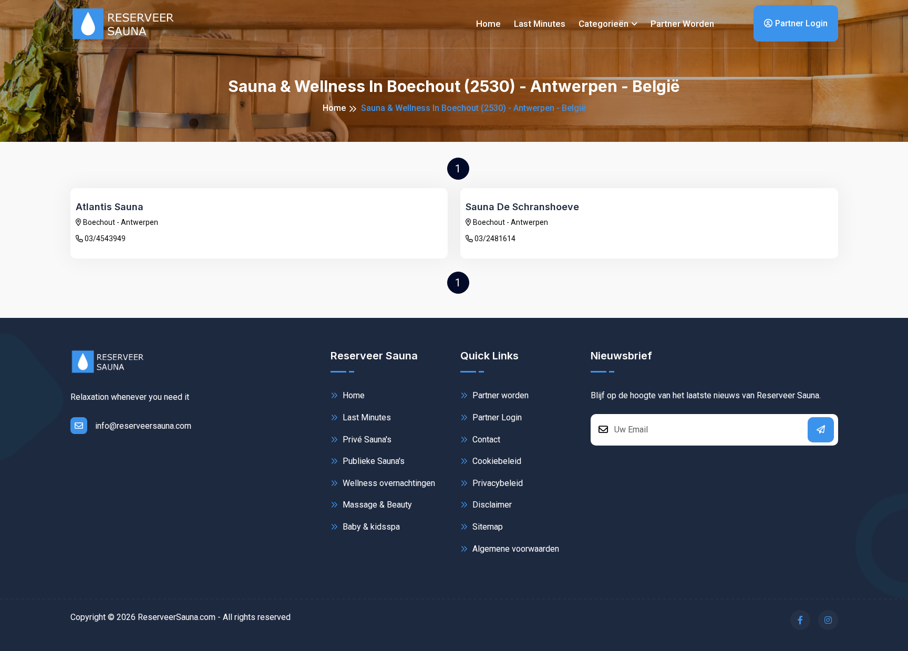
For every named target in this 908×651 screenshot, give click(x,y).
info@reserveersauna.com (143, 426)
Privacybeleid (496, 483)
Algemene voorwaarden (514, 549)
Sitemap (486, 527)
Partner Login (801, 23)
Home (488, 23)
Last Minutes (365, 417)
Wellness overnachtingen (387, 483)
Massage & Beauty (376, 505)
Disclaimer (491, 505)
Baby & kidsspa (370, 527)
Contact (485, 440)
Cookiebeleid (495, 461)
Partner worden (682, 23)
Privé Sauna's (365, 440)
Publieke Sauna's (372, 461)
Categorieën (603, 23)
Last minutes (539, 23)
